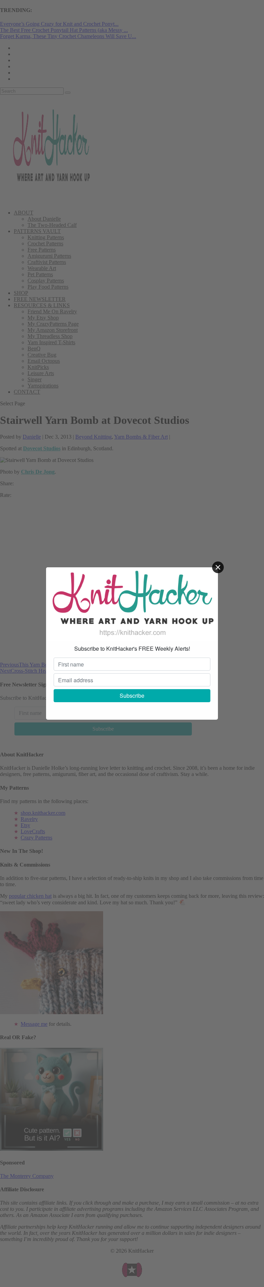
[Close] (218, 567)
